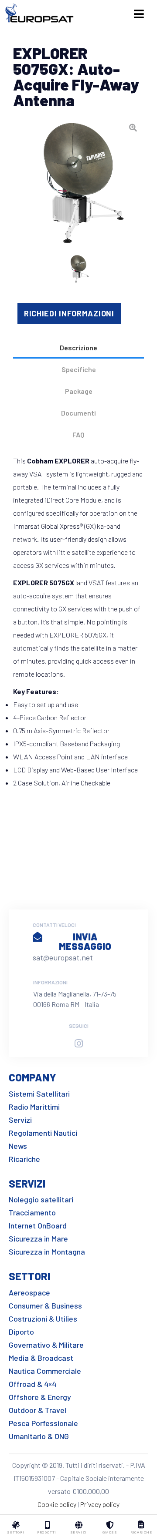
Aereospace (29, 1292)
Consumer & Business (45, 1305)
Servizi (20, 1119)
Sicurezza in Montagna (47, 1251)
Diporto (21, 1331)
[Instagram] (78, 1043)
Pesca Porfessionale (43, 1423)
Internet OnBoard (38, 1225)
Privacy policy (99, 1504)
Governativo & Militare (46, 1344)
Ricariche (24, 1158)
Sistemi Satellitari (39, 1093)
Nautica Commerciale (45, 1370)
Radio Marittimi (34, 1106)
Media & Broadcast (41, 1357)
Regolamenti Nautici (43, 1132)
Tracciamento (32, 1212)
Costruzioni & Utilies (43, 1318)
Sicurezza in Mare (38, 1238)
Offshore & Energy (40, 1397)
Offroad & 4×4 (32, 1383)
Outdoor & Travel (37, 1410)
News (18, 1145)
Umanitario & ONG (39, 1436)
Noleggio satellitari (41, 1199)
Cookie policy (57, 1504)
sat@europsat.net (63, 957)
